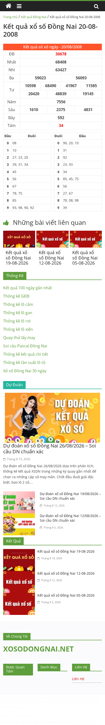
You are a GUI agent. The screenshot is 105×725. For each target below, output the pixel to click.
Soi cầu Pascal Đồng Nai (25, 346)
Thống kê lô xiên (18, 329)
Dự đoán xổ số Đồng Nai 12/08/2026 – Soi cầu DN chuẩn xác (70, 518)
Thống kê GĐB (16, 296)
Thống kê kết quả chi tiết (25, 354)
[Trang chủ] (8, 6)
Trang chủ (10, 17)
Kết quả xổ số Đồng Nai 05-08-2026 (85, 257)
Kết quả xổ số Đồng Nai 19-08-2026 (18, 257)
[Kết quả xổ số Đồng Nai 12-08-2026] (52, 233)
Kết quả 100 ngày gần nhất (27, 287)
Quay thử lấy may (19, 337)
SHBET (20, 697)
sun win (54, 722)
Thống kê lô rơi (17, 321)
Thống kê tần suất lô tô (24, 362)
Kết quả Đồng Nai (33, 17)
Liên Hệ (78, 678)
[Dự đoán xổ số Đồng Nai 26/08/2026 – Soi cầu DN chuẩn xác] (52, 395)
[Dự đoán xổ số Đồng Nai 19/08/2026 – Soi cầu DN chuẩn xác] (20, 494)
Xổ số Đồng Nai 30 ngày (24, 370)
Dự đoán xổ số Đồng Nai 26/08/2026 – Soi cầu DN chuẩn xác (49, 448)
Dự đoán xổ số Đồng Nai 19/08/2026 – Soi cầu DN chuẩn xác (70, 496)
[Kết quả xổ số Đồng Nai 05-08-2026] (86, 233)
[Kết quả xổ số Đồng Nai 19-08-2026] (19, 233)
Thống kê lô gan (17, 312)
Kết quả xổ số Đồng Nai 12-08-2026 (51, 257)
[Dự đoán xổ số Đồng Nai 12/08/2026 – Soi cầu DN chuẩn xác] (20, 516)
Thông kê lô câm (18, 304)
